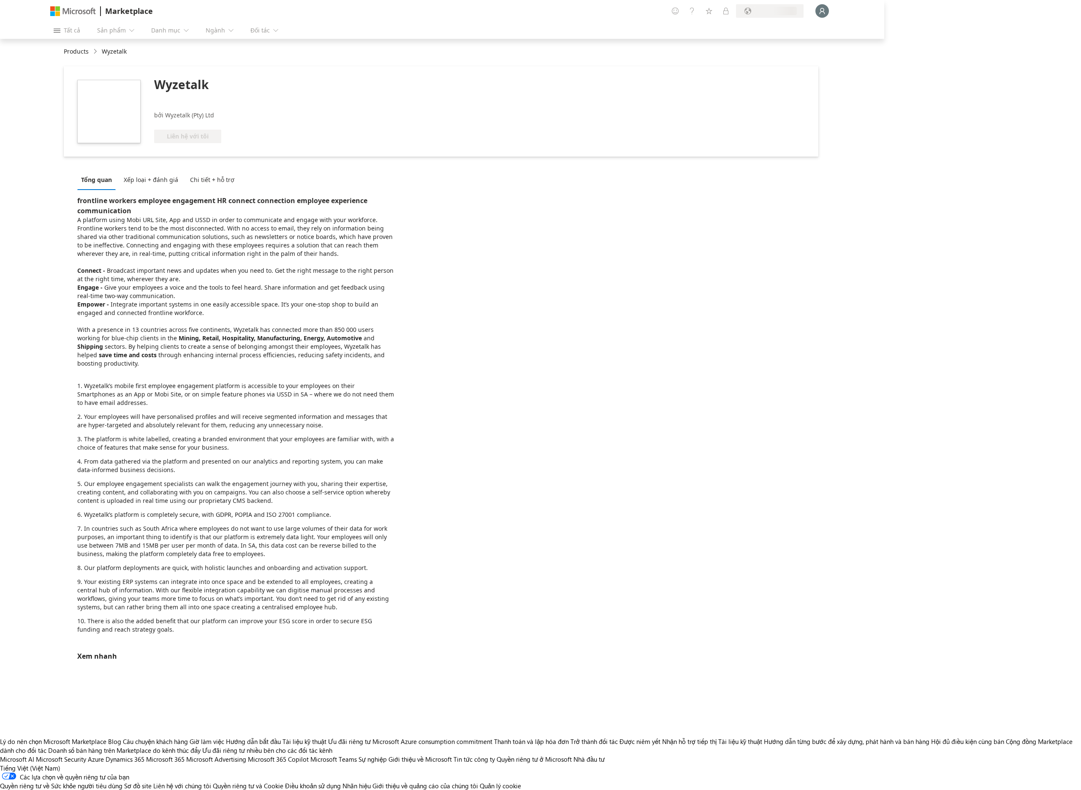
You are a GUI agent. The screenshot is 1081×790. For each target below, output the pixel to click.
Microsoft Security (61, 759)
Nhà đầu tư (589, 759)
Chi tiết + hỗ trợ (212, 180)
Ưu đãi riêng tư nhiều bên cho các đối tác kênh (267, 750)
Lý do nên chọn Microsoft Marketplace (53, 741)
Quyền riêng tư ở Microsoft (534, 759)
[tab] (98, 179)
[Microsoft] (73, 11)
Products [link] (76, 51)
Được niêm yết (639, 741)
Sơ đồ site (138, 786)
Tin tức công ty (474, 759)
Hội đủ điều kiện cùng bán (967, 741)
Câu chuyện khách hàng (155, 741)
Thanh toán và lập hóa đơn (531, 741)
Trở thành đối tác (594, 741)
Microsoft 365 (165, 759)
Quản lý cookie (500, 786)
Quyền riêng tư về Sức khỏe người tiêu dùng (61, 786)
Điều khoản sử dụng (313, 786)
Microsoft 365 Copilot (278, 759)
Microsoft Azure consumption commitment (433, 741)
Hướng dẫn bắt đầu (253, 741)
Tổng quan (96, 180)
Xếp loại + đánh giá (151, 180)
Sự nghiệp (373, 759)
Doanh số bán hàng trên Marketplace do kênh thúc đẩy (124, 750)
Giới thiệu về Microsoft (420, 759)
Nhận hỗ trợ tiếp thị (689, 741)
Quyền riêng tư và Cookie (248, 786)
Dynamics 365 (125, 759)
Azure (96, 759)
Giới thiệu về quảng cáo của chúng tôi (425, 786)
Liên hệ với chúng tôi (182, 786)
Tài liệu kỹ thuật (304, 741)
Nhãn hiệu (356, 786)
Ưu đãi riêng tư (349, 741)
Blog (114, 741)
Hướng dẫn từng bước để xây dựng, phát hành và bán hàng (846, 741)
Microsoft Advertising (216, 759)
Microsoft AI (17, 759)
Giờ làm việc (207, 741)
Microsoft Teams (333, 759)
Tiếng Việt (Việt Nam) (30, 768)
